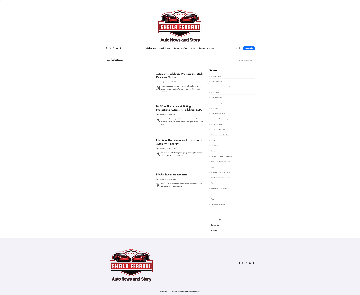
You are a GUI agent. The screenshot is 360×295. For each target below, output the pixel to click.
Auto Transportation (218, 113)
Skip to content (5, 1)
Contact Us (215, 225)
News (193, 48)
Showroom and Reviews (206, 48)
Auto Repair (215, 92)
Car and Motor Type (180, 48)
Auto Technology (164, 48)
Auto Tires (214, 108)
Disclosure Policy (217, 220)
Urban (213, 199)
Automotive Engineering (219, 119)
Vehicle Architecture (218, 204)
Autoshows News (217, 124)
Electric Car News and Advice (221, 156)
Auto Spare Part (216, 97)
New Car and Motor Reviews (221, 178)
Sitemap (214, 230)
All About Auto (151, 48)
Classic (213, 140)
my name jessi (161, 82)
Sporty (213, 194)
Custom (213, 151)
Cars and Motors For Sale (220, 135)
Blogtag (186, 291)
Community (214, 146)
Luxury (213, 167)
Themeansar (195, 291)
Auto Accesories (216, 81)
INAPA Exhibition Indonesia (171, 174)
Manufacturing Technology (220, 172)
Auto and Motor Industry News (222, 87)
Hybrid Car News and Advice (221, 162)
